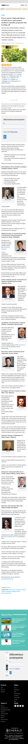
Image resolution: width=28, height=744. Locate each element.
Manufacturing (17, 693)
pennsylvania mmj (6, 593)
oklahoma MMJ (16, 591)
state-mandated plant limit (10, 536)
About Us (3, 706)
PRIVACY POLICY (14, 739)
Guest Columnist (4, 719)
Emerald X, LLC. (12, 733)
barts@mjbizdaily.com (7, 579)
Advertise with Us (4, 708)
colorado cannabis (21, 589)
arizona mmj (12, 589)
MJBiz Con (3, 711)
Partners (2, 717)
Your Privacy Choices (14, 738)
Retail (15, 691)
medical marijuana (6, 591)
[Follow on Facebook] (15, 706)
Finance (15, 699)
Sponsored (3, 691)
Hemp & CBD (16, 697)
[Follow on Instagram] (23, 706)
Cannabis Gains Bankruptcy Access (13, 8)
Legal (15, 701)
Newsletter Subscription (5, 709)
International (16, 689)
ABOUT (6, 735)
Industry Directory (4, 713)
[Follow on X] (20, 706)
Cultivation (16, 695)
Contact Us (3, 721)
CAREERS (11, 735)
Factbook (2, 715)
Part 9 (19, 81)
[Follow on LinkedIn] (18, 706)
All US (15, 687)
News (3, 15)
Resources (3, 689)
